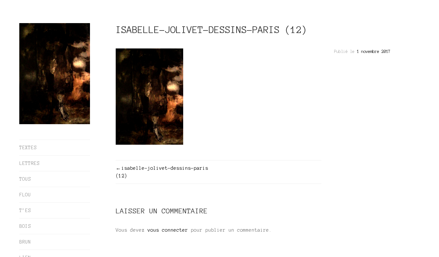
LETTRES (29, 163)
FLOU (25, 194)
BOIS (25, 226)
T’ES (25, 210)
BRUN (25, 241)
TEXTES (28, 147)
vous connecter (168, 230)
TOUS (25, 179)
